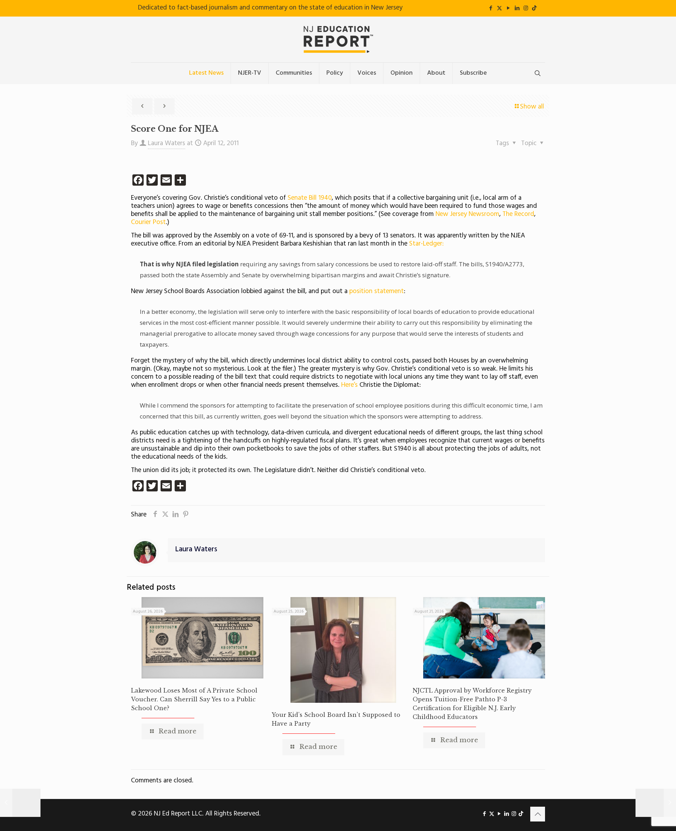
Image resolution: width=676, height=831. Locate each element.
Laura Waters (166, 143)
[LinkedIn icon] (517, 8)
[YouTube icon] (508, 8)
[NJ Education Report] (338, 39)
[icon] (534, 8)
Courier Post (148, 222)
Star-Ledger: (426, 243)
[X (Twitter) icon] (499, 8)
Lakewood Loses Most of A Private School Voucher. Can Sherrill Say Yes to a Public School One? (194, 699)
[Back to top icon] (537, 814)
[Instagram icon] (525, 8)
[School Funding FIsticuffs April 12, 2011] (656, 803)
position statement (376, 291)
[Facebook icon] (490, 8)
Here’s (349, 385)
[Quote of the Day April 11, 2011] (20, 803)
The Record (518, 214)
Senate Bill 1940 (310, 198)
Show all (532, 106)
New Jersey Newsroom (467, 214)
